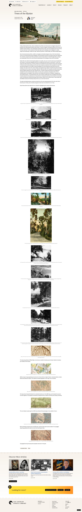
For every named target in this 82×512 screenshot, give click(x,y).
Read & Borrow (42, 5)
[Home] (15, 5)
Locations (49, 5)
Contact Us (39, 503)
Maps (29, 448)
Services (59, 5)
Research (65, 5)
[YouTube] (68, 502)
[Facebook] (65, 502)
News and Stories (18, 11)
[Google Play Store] (67, 508)
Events (54, 5)
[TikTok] (70, 502)
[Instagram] (67, 502)
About (70, 5)
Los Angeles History (23, 448)
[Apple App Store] (65, 508)
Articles (25, 11)
